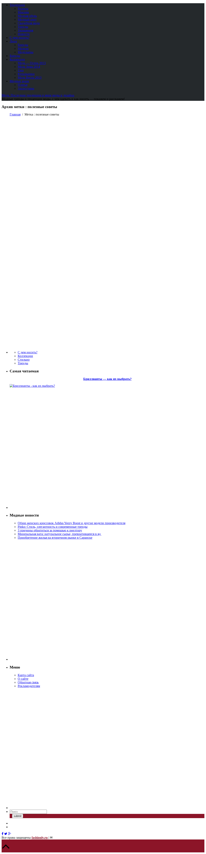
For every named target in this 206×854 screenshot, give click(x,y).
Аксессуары (26, 88)
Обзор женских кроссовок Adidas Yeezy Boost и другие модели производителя (71, 523)
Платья (22, 84)
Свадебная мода (29, 23)
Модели (23, 48)
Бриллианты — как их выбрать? (107, 379)
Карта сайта (26, 675)
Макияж (23, 12)
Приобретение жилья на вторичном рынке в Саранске (55, 537)
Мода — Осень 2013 (32, 63)
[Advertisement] (40, 448)
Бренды (23, 45)
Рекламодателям (29, 686)
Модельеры (25, 52)
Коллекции (17, 59)
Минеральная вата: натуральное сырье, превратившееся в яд (59, 534)
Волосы (23, 8)
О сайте (23, 678)
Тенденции (17, 5)
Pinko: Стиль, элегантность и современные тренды (53, 526)
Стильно (24, 359)
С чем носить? (19, 37)
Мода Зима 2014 (29, 66)
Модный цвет (27, 19)
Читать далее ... (12, 248)
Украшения (25, 30)
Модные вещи (19, 81)
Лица (13, 41)
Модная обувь (27, 16)
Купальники (26, 74)
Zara (21, 70)
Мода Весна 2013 (29, 77)
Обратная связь (28, 682)
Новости (24, 34)
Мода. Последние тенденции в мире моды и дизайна (38, 95)
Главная (15, 114)
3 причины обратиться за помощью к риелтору (50, 530)
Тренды (23, 26)
